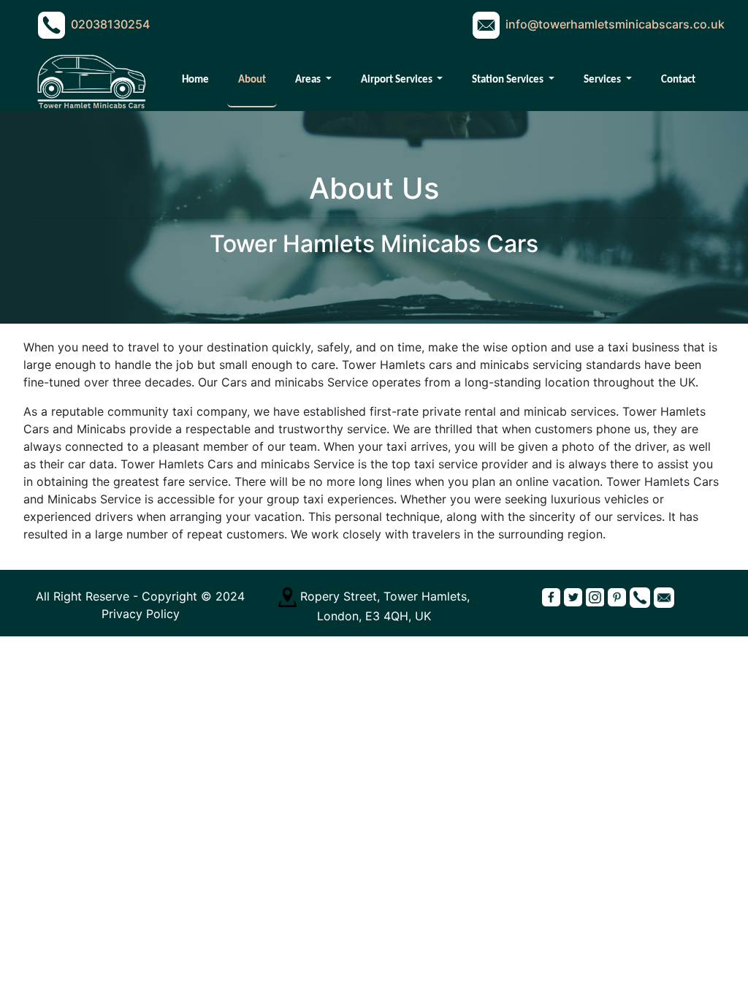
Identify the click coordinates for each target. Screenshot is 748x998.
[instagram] (595, 596)
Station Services (509, 80)
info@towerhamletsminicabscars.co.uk (615, 24)
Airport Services (398, 80)
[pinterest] (617, 596)
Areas (309, 80)
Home (195, 80)
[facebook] (551, 596)
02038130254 (110, 24)
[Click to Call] (640, 596)
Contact (678, 80)
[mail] (664, 596)
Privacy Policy (141, 613)
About (252, 80)
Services (603, 80)
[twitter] (573, 596)
